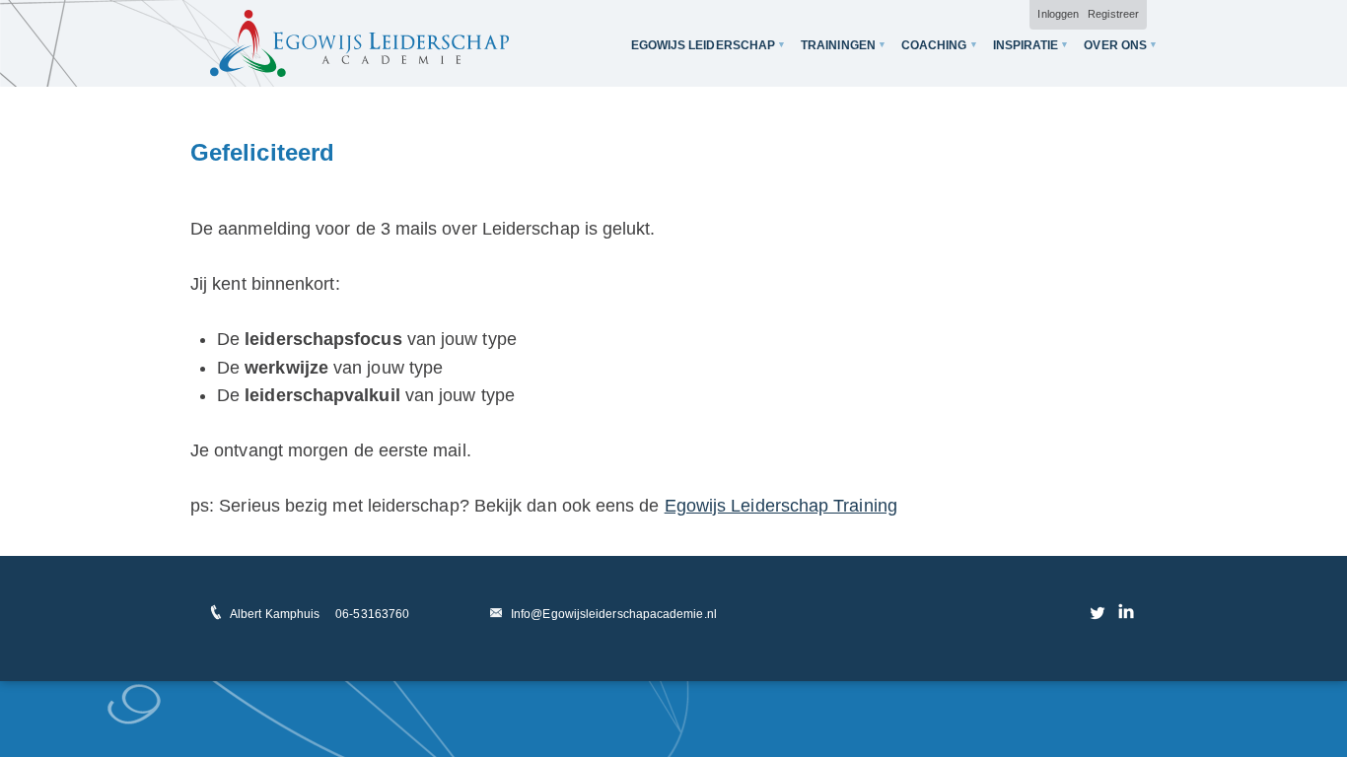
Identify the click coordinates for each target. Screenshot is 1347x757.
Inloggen (1058, 14)
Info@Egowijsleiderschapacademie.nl (614, 614)
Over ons (1115, 45)
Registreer (1113, 14)
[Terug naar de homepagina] (359, 43)
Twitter (1098, 612)
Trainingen (838, 45)
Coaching (934, 45)
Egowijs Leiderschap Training (781, 506)
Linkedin (1125, 612)
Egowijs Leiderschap (703, 45)
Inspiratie (1026, 45)
